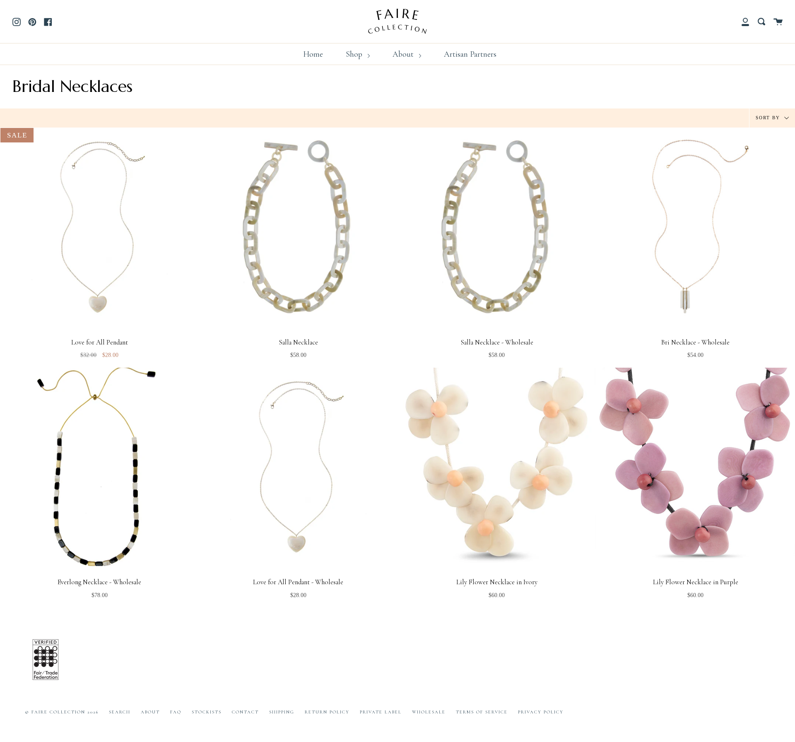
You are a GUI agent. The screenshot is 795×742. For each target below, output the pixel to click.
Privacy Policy (541, 712)
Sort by (769, 117)
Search (119, 712)
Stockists (207, 712)
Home (313, 54)
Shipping (281, 712)
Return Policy (327, 712)
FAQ (175, 712)
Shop (355, 54)
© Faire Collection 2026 (62, 712)
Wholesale (429, 712)
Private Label (381, 712)
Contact (245, 712)
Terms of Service (482, 712)
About (404, 54)
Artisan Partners (470, 54)
